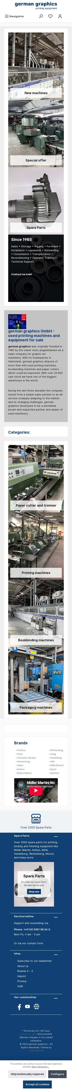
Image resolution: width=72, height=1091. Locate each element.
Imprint (21, 976)
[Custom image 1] (36, 886)
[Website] (36, 1006)
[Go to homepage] (36, 6)
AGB (20, 986)
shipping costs (28, 1034)
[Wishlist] (50, 16)
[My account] (60, 16)
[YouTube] (27, 1006)
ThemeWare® (36, 1050)
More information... (40, 1067)
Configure (57, 1074)
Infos (17, 953)
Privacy (21, 981)
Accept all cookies (37, 1084)
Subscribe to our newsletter (34, 960)
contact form (35, 943)
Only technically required (27, 1074)
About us (22, 966)
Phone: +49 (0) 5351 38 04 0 (32, 929)
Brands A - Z (25, 971)
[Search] (41, 16)
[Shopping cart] (67, 14)
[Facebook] (18, 1006)
